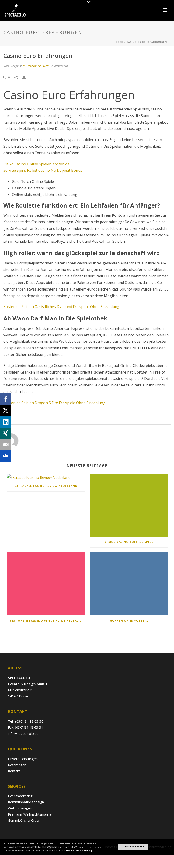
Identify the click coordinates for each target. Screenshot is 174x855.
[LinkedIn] (5, 422)
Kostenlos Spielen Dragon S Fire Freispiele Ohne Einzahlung (54, 402)
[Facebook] (5, 399)
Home (119, 42)
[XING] (5, 433)
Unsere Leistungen (23, 758)
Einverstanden (134, 846)
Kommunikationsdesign (26, 802)
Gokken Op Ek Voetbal (129, 621)
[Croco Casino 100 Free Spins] (129, 505)
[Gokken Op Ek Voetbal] (129, 583)
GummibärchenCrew (23, 820)
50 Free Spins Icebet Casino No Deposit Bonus (42, 170)
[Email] (5, 444)
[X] (5, 410)
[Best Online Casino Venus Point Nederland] (46, 583)
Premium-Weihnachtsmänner (30, 814)
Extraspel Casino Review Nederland (45, 486)
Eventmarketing (20, 796)
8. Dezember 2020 (36, 66)
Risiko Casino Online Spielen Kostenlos (36, 163)
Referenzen (17, 764)
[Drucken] (26, 77)
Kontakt (14, 771)
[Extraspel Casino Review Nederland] (46, 477)
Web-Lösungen (20, 808)
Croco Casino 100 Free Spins (129, 542)
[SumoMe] (5, 456)
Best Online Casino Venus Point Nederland (47, 621)
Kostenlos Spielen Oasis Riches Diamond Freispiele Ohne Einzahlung (61, 306)
